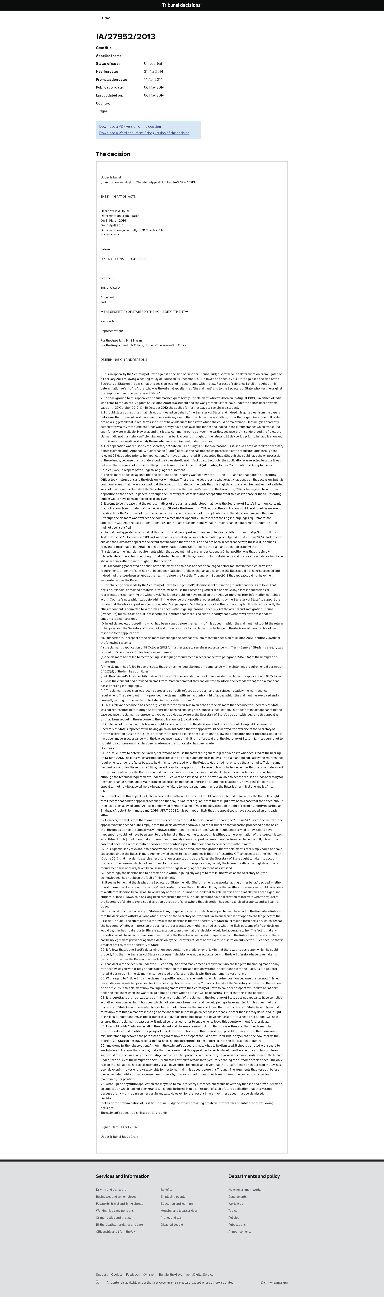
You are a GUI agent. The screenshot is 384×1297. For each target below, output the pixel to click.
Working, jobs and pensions (115, 1211)
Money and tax (171, 1218)
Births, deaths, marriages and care (119, 1225)
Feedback (132, 1275)
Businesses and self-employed (116, 1197)
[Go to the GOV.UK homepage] (112, 6)
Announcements (239, 1232)
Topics (232, 1211)
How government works (244, 1190)
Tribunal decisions (181, 5)
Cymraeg (149, 1275)
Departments (237, 1197)
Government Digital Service (194, 1275)
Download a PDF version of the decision (130, 126)
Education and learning (177, 1204)
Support (102, 1275)
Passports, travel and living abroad (119, 1204)
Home (106, 18)
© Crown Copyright (274, 1283)
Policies (233, 1218)
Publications (237, 1225)
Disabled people (172, 1225)
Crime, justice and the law (113, 1218)
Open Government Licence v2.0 (171, 1283)
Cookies (116, 1275)
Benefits (166, 1190)
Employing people (173, 1197)
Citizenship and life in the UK (115, 1232)
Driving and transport (111, 1190)
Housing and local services (179, 1211)
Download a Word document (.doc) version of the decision (144, 133)
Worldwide (235, 1204)
